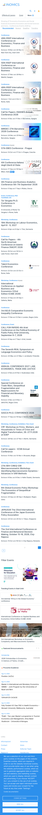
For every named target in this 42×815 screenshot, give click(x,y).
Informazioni (6, 742)
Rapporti (4, 753)
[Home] (13, 4)
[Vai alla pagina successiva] (39, 547)
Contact (4, 745)
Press (3, 749)
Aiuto (22, 745)
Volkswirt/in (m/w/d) (9, 697)
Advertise (24, 742)
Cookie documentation (11, 791)
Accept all (20, 810)
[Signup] (39, 11)
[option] (21, 658)
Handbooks (24, 753)
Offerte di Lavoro (8, 15)
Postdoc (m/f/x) (7, 676)
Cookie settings (20, 798)
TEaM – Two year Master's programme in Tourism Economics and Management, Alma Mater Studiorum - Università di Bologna (20, 718)
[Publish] (35, 11)
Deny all (20, 804)
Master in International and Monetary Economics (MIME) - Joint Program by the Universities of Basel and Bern (20, 687)
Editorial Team (25, 749)
